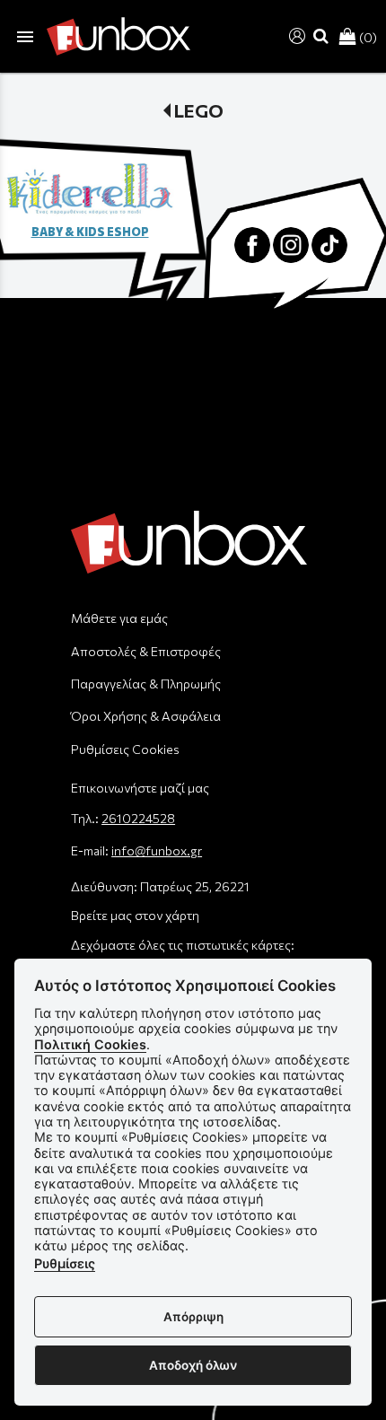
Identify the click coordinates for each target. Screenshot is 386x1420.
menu (25, 37)
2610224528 (138, 818)
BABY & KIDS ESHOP (90, 231)
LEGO (199, 110)
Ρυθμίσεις (64, 1263)
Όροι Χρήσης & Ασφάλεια (146, 715)
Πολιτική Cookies (90, 1044)
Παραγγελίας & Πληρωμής (146, 683)
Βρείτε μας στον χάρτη (135, 915)
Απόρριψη (193, 1317)
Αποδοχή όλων (193, 1365)
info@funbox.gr (156, 850)
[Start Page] (118, 36)
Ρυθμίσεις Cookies (125, 749)
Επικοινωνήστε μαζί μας (140, 787)
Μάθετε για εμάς (119, 618)
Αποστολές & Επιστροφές (146, 651)
